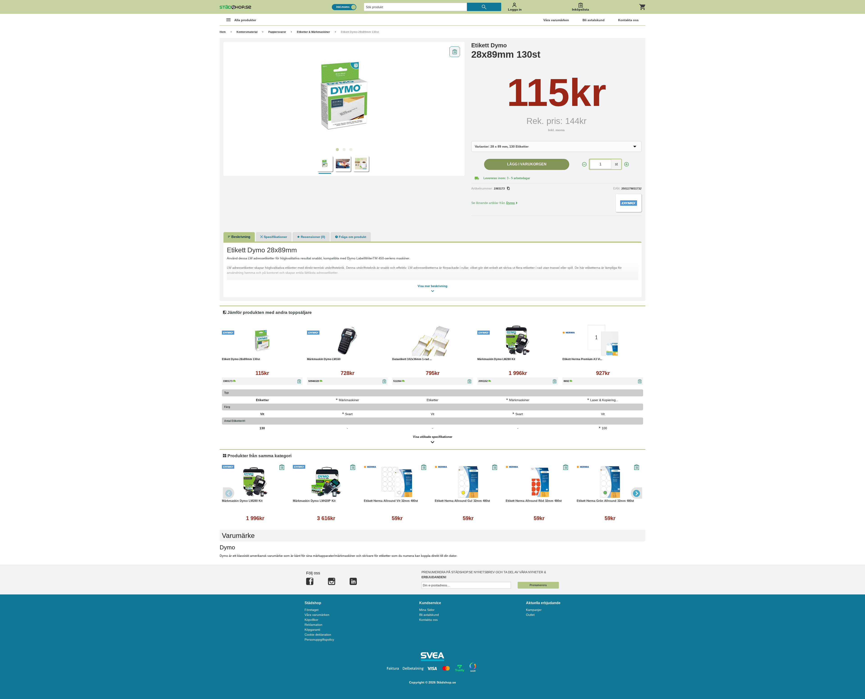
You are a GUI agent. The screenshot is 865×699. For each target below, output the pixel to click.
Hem (223, 32)
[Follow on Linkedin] (353, 583)
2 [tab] (344, 149)
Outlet (530, 615)
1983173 (499, 188)
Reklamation (313, 624)
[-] (584, 164)
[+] (626, 164)
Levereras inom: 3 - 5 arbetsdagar (506, 178)
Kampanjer (534, 610)
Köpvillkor (311, 619)
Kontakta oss (428, 619)
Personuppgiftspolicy (319, 639)
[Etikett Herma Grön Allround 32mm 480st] (610, 482)
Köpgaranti (312, 629)
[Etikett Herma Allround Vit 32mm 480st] (397, 482)
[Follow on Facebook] (309, 583)
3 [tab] (350, 149)
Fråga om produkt (352, 237)
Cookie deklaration (318, 634)
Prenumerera (538, 585)
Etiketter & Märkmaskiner (313, 32)
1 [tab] (337, 149)
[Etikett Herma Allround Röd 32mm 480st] (539, 482)
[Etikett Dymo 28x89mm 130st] (344, 95)
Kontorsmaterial (247, 32)
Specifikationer (275, 237)
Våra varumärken (317, 615)
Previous (228, 493)
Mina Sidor (427, 610)
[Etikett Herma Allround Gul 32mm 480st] (468, 482)
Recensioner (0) (312, 237)
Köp (240, 351)
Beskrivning (240, 237)
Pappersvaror (277, 32)
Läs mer (285, 351)
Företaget (312, 610)
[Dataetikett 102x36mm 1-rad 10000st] (432, 340)
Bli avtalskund (429, 615)
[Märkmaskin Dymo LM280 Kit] (517, 340)
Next (636, 493)
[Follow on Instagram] (331, 583)
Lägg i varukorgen (526, 164)
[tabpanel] (344, 95)
